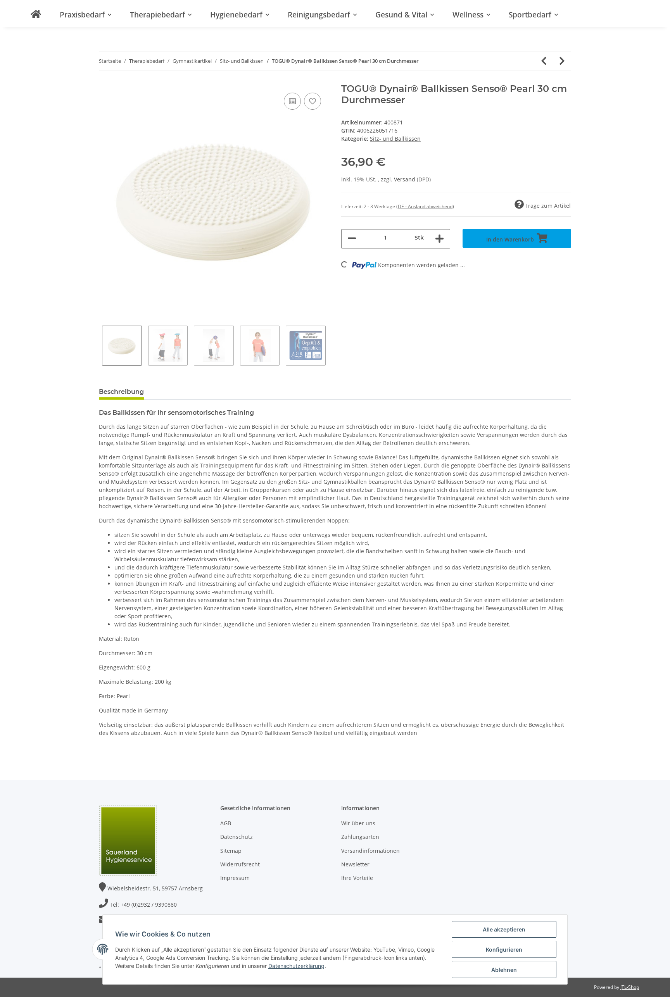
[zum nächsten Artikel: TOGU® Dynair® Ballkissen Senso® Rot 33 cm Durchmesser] (562, 61)
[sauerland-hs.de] (35, 14)
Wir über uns (358, 823)
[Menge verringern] (352, 238)
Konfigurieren (504, 949)
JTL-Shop (629, 987)
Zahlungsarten (360, 836)
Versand (405, 179)
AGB (225, 823)
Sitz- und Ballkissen (395, 138)
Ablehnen (504, 969)
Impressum (235, 877)
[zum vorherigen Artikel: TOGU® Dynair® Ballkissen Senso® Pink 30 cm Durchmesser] (544, 61)
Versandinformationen (370, 850)
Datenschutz (236, 836)
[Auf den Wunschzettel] (312, 101)
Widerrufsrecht (240, 864)
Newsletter (355, 864)
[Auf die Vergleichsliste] (292, 101)
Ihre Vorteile (357, 877)
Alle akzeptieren (504, 929)
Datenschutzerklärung (296, 966)
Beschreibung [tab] (121, 391)
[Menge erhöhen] (439, 238)
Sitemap (231, 850)
